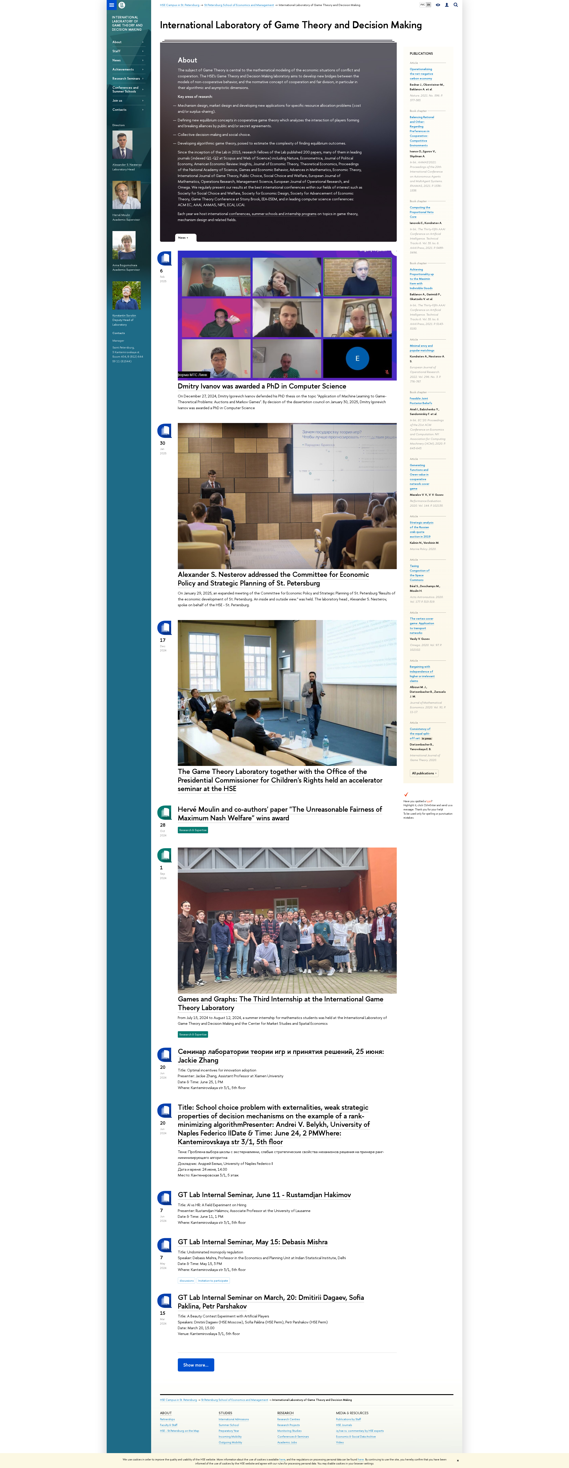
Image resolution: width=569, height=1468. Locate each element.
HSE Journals (344, 1425)
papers (316, 152)
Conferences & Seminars (293, 1436)
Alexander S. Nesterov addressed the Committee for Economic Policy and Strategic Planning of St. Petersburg (273, 578)
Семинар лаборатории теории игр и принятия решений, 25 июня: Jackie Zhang (281, 1055)
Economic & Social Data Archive (356, 1436)
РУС (423, 4)
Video (340, 1442)
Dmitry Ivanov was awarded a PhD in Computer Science (262, 386)
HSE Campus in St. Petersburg (178, 1400)
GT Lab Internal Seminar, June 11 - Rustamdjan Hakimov (264, 1194)
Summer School (229, 1425)
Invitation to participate (213, 1281)
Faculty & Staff (168, 1425)
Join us (117, 100)
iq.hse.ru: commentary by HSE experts (360, 1431)
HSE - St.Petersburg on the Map (179, 1431)
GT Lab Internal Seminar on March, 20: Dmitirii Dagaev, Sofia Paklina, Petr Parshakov (271, 1301)
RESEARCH (285, 1413)
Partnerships (167, 1419)
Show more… (195, 1365)
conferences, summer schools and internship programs (273, 213)
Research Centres (288, 1419)
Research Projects (288, 1425)
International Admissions (234, 1419)
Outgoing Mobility (230, 1442)
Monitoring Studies (289, 1431)
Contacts (119, 109)
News (116, 60)
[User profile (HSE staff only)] (446, 5)
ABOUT (166, 1413)
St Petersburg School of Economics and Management (234, 1400)
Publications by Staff (348, 1419)
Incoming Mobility (230, 1436)
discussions (187, 1281)
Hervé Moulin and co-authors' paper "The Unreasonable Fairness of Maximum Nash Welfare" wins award (280, 813)
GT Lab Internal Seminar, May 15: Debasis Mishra (253, 1241)
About (117, 42)
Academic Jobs (287, 1442)
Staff (116, 51)
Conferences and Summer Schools (125, 89)
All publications (423, 773)
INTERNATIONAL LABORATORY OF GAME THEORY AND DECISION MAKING (127, 23)
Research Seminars (126, 78)
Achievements (123, 69)
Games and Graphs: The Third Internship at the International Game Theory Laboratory (280, 1003)
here (282, 1459)
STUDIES (225, 1413)
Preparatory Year (229, 1431)
